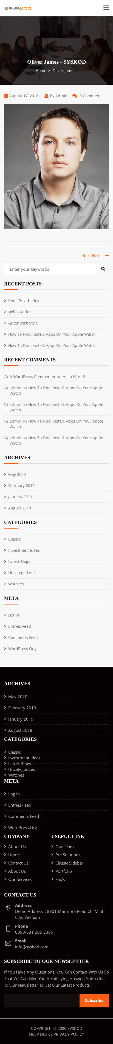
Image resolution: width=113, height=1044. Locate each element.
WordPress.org (22, 648)
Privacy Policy (68, 1034)
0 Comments (91, 95)
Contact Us (18, 863)
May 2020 (17, 474)
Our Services (20, 879)
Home (41, 70)
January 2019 (20, 496)
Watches (16, 583)
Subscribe (94, 1000)
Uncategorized (21, 572)
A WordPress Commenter (33, 376)
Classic (14, 539)
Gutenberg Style (23, 323)
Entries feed (19, 626)
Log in (13, 615)
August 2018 (19, 508)
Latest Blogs (19, 561)
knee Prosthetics (23, 300)
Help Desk (39, 1034)
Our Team (64, 846)
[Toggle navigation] (106, 7)
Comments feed (23, 637)
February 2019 (21, 485)
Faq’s (60, 879)
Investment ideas (24, 550)
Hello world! (19, 311)
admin (61, 95)
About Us (17, 846)
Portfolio (63, 871)
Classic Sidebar (69, 863)
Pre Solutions (67, 854)
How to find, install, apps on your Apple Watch (52, 334)
